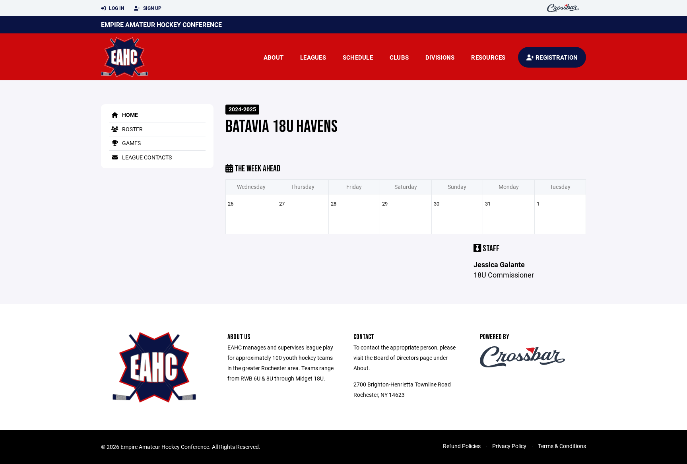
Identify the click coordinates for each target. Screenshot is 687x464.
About (273, 57)
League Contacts (146, 157)
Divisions (439, 57)
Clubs (399, 57)
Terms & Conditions (562, 446)
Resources (488, 57)
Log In (116, 8)
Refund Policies (462, 446)
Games (131, 143)
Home (129, 114)
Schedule (358, 57)
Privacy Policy (509, 446)
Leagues (313, 57)
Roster (132, 129)
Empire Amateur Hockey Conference (161, 24)
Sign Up (151, 8)
